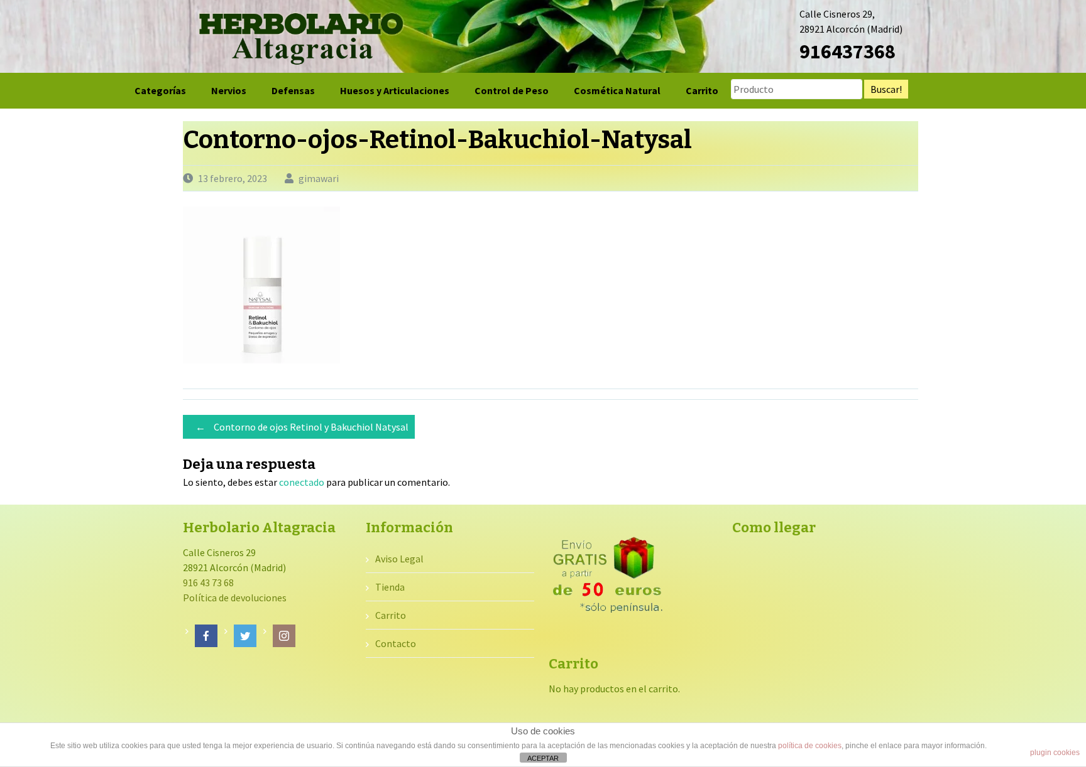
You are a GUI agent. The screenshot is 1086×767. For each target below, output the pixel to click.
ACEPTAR (543, 758)
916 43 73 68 (208, 582)
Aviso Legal (399, 558)
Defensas (293, 90)
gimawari (319, 178)
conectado (301, 482)
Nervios (228, 90)
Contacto (395, 643)
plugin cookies (1055, 752)
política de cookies (810, 745)
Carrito (702, 90)
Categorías (160, 90)
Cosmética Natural (617, 90)
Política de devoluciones (235, 597)
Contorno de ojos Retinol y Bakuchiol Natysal (302, 427)
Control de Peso (511, 90)
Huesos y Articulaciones (394, 90)
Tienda (390, 587)
